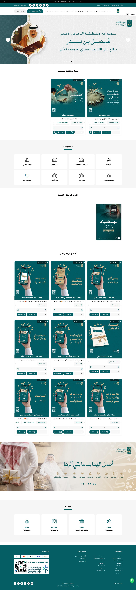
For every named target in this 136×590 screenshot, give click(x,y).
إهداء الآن (93, 315)
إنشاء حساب (17, 5)
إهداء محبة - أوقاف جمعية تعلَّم (104, 298)
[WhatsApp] (43, 5)
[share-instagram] (113, 80)
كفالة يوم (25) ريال (77, 123)
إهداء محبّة (115, 305)
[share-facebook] (116, 80)
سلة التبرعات (118, 570)
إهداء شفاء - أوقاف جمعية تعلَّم (68, 415)
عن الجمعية (118, 573)
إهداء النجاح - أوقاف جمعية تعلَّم (31, 356)
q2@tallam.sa (106, 5)
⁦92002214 (82, 559)
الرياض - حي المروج (79, 556)
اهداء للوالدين (41, 422)
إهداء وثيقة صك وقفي (104, 356)
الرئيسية (109, 11)
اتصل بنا (102, 568)
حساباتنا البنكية (100, 570)
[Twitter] (37, 5)
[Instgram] (33, 5)
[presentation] (121, 122)
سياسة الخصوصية (89, 11)
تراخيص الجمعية (117, 561)
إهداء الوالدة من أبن (28, 422)
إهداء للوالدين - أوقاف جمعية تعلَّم (31, 415)
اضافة (105, 132)
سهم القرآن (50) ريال (99, 123)
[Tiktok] (30, 5)
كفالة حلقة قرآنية (104, 115)
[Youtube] (47, 5)
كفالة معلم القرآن (68, 115)
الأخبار (72, 11)
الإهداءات (62, 11)
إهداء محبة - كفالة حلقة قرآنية (32, 298)
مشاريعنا (68, 11)
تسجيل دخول (23, 5)
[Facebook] (40, 5)
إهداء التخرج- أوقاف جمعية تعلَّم (68, 356)
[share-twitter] (118, 80)
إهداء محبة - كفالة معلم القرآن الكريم (68, 298)
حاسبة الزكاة (56, 11)
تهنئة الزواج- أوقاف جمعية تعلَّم (104, 415)
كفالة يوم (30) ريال (113, 123)
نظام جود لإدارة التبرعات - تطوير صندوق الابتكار (68, 586)
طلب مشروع (49, 11)
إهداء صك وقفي (113, 362)
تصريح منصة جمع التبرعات (100, 11)
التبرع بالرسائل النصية (79, 11)
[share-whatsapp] (111, 80)
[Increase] (118, 128)
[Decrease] (91, 128)
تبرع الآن (96, 132)
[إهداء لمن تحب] (90, 132)
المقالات (119, 563)
